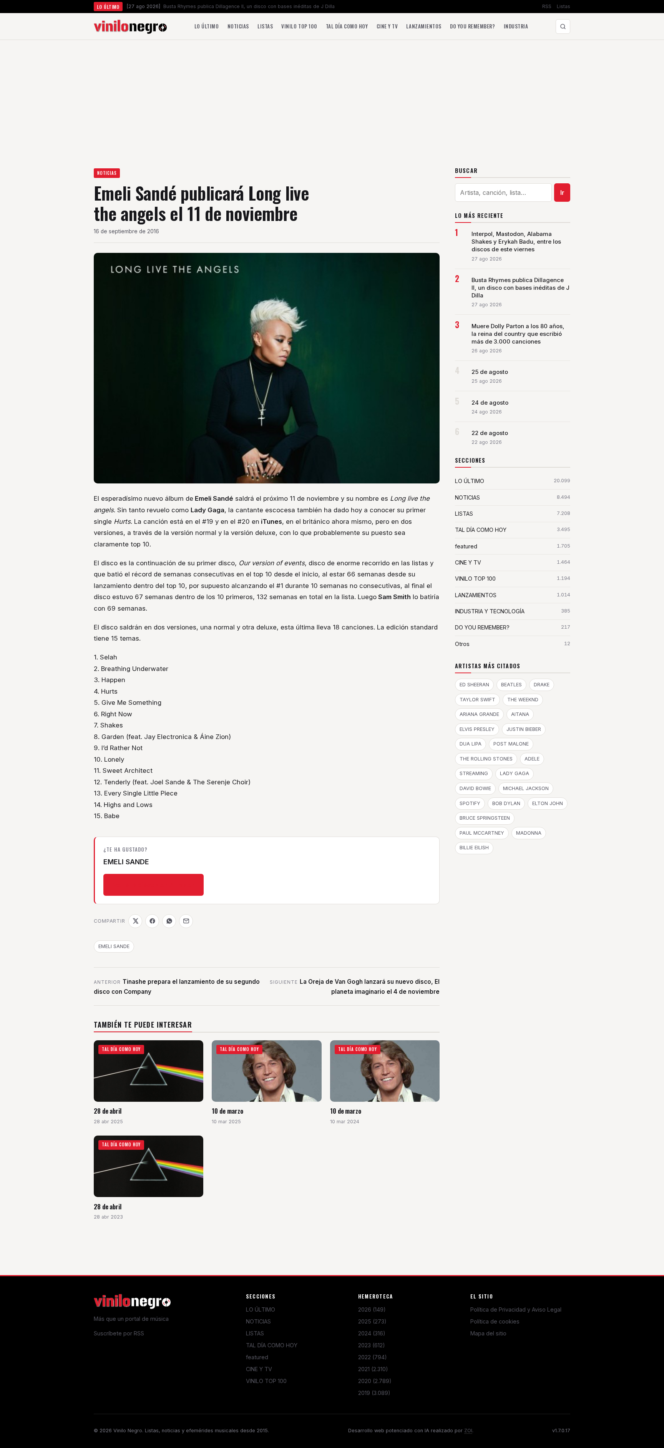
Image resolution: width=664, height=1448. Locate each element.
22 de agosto (489, 433)
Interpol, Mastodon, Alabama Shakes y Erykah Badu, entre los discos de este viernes (516, 242)
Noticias (238, 26)
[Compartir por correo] (186, 921)
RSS (546, 6)
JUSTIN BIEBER (523, 729)
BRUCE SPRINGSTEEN (485, 818)
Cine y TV (387, 26)
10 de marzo (227, 1111)
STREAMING (474, 773)
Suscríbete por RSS (119, 1333)
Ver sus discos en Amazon (154, 884)
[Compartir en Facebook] (152, 921)
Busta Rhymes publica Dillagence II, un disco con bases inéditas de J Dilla (520, 288)
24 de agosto (489, 402)
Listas (563, 6)
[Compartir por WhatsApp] (169, 921)
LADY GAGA (514, 773)
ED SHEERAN (474, 684)
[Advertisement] (332, 97)
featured (257, 1357)
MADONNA (528, 833)
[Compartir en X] (135, 921)
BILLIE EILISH (474, 847)
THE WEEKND (522, 699)
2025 (372, 1321)
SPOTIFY (470, 803)
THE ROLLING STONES (486, 759)
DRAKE (541, 684)
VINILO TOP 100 (266, 1381)
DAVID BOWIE (475, 788)
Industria (516, 26)
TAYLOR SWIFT (477, 699)
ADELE (532, 759)
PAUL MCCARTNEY (482, 833)
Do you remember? (472, 26)
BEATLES (511, 684)
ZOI (468, 1430)
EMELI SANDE (113, 946)
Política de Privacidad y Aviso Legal (515, 1309)
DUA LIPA (470, 744)
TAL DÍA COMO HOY (271, 1345)
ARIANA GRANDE (479, 714)
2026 (372, 1309)
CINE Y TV (259, 1369)
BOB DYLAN (506, 803)
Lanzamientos (423, 26)
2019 (374, 1393)
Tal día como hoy (347, 26)
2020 (375, 1381)
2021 (373, 1369)
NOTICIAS (107, 173)
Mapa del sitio (488, 1333)
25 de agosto (489, 372)
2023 (371, 1345)
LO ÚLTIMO (260, 1309)
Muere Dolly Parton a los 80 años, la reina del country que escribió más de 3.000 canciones (517, 334)
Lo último (206, 26)
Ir (562, 192)
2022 (372, 1357)
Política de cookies (495, 1321)
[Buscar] (563, 26)
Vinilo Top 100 (299, 26)
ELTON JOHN (547, 803)
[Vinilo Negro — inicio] (130, 26)
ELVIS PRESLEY (477, 729)
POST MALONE (511, 744)
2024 (371, 1333)
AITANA (520, 714)
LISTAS (255, 1333)
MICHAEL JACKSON (526, 788)
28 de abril (107, 1111)
